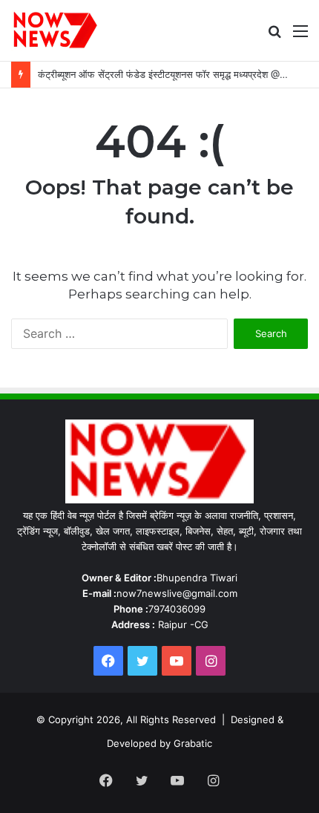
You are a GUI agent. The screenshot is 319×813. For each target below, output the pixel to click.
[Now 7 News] (56, 30)
